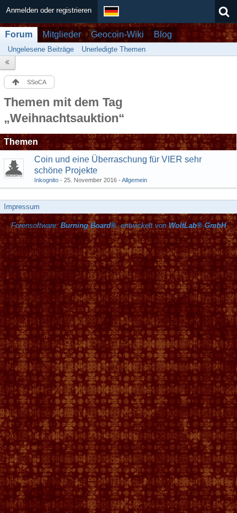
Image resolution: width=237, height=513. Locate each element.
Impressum (22, 207)
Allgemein (134, 180)
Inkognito (46, 180)
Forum (19, 34)
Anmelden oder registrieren (48, 10)
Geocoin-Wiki (117, 34)
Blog (163, 34)
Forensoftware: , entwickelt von (118, 225)
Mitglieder (61, 34)
